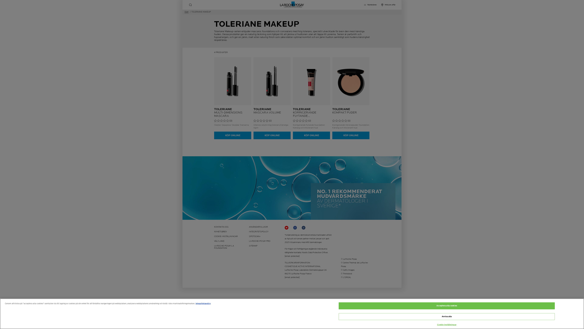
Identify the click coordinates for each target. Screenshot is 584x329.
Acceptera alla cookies (446, 305)
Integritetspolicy (203, 303)
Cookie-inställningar (446, 325)
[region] (292, 314)
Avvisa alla (447, 316)
